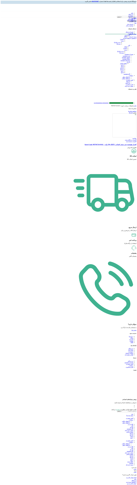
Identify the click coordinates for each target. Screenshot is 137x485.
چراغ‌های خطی (126, 77)
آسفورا (122, 39)
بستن (135, 469)
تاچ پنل (128, 62)
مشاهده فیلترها (132, 111)
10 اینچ (122, 68)
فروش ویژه (130, 24)
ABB (125, 36)
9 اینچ (122, 72)
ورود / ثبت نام (129, 464)
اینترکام (128, 81)
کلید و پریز (130, 33)
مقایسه (131, 463)
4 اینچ (122, 65)
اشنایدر (125, 38)
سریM (119, 44)
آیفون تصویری (129, 80)
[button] (131, 141)
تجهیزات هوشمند (129, 54)
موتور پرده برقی (129, 86)
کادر (129, 45)
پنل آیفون (127, 83)
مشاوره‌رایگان (132, 34)
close (135, 18)
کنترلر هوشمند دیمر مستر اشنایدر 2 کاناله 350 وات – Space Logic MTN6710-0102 (110, 144)
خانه (135, 105)
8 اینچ (122, 66)
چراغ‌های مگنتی (126, 78)
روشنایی (131, 75)
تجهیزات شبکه (129, 32)
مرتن (122, 41)
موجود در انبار (129, 25)
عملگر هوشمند (126, 59)
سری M (121, 53)
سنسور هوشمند (126, 57)
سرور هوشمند (126, 56)
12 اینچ (122, 69)
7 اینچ (122, 71)
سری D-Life (117, 42)
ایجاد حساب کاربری (131, 477)
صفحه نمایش (123, 63)
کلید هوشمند (127, 74)
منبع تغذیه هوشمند (125, 60)
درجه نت (118, 409)
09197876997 (95, 1)
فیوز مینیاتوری (129, 84)
